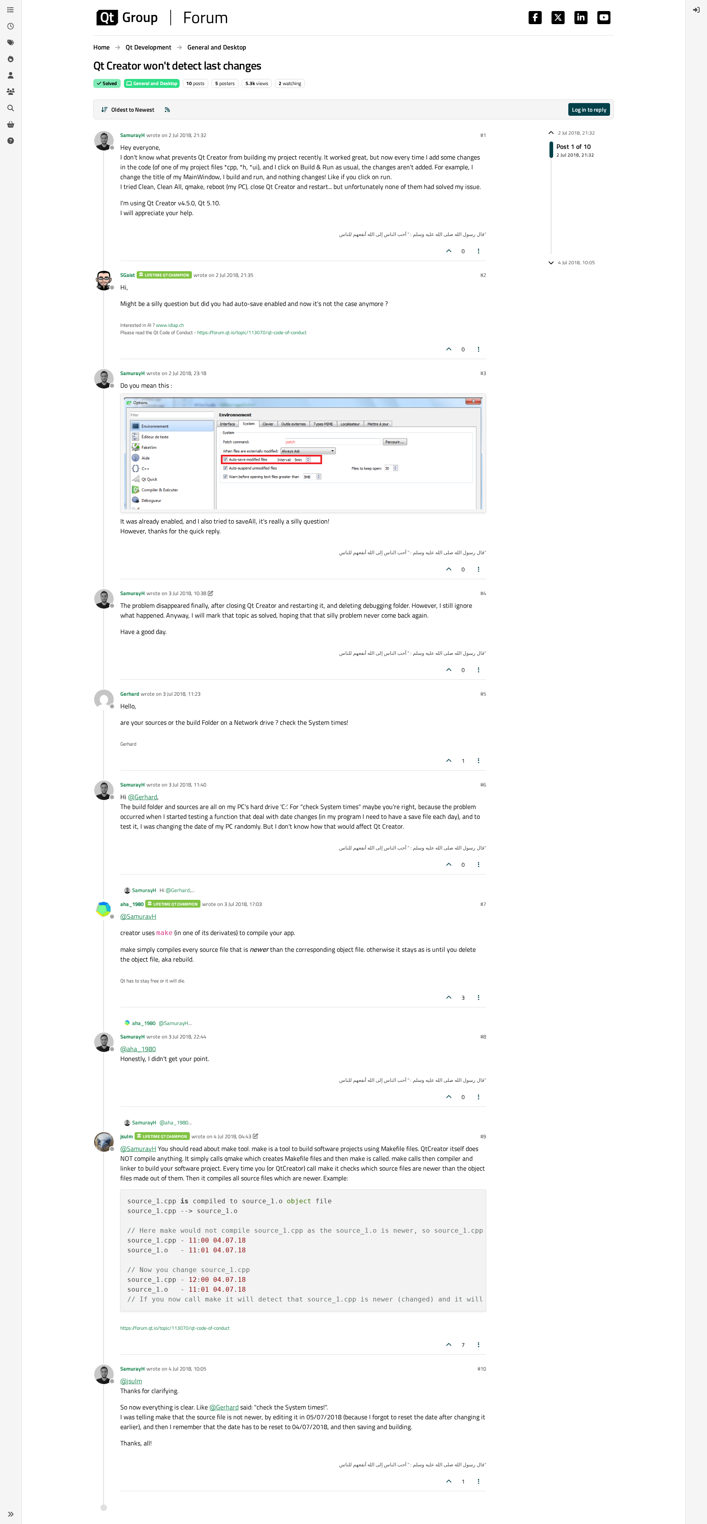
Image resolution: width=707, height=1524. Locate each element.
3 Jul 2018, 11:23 (181, 694)
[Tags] (10, 42)
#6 (483, 784)
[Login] (696, 9)
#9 (483, 1136)
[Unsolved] (10, 140)
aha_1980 (132, 904)
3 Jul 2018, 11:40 (187, 784)
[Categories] (10, 9)
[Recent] (10, 26)
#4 (483, 593)
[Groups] (10, 91)
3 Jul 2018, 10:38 (187, 593)
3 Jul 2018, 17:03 (243, 904)
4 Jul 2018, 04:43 (232, 1136)
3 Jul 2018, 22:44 (187, 1036)
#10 (481, 1368)
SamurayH (132, 135)
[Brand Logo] (162, 17)
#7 (483, 904)
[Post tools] (479, 251)
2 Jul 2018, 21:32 (187, 135)
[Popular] (10, 58)
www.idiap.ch (170, 325)
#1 (483, 135)
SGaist (127, 275)
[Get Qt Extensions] (10, 124)
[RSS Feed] (167, 109)
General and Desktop (155, 83)
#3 (483, 373)
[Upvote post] (448, 251)
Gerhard (129, 694)
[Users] (10, 75)
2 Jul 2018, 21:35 (234, 275)
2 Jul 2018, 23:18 (187, 373)
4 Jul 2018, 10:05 (187, 1368)
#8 (483, 1036)
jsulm (126, 1136)
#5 (483, 694)
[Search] (10, 108)
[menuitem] (696, 9)
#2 (483, 275)
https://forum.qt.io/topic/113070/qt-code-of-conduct (251, 332)
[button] (10, 1514)
